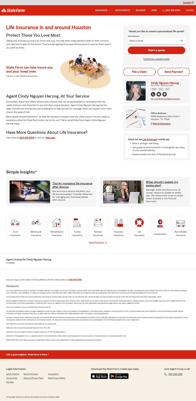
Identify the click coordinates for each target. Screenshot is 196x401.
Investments (122, 10)
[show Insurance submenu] (109, 10)
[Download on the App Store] (99, 376)
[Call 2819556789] (153, 94)
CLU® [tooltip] (161, 89)
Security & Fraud (31, 374)
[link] (13, 10)
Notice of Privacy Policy (33, 378)
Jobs (154, 10)
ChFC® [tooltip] (154, 89)
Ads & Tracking (12, 374)
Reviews (140, 10)
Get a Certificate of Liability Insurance (165, 99)
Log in (189, 10)
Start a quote (156, 50)
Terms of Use (11, 378)
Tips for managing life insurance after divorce (72, 185)
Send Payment (173, 71)
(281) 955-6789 (172, 10)
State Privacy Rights (56, 378)
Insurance (101, 10)
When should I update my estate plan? (162, 184)
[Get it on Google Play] (119, 376)
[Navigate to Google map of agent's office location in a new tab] (164, 94)
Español (187, 2)
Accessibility (53, 374)
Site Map (10, 382)
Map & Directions (161, 123)
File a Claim (139, 71)
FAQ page (50, 138)
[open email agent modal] (159, 94)
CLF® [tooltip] (167, 89)
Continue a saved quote (156, 59)
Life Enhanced (150, 139)
